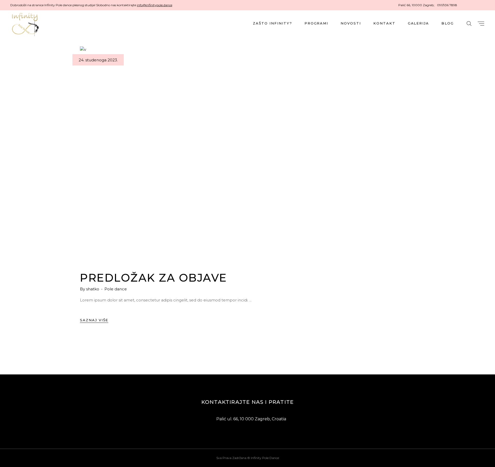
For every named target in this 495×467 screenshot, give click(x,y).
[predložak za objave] (247, 153)
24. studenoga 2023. (98, 60)
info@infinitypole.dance (154, 5)
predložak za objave (153, 277)
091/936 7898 (447, 5)
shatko (93, 288)
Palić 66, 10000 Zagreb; (416, 5)
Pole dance (115, 288)
